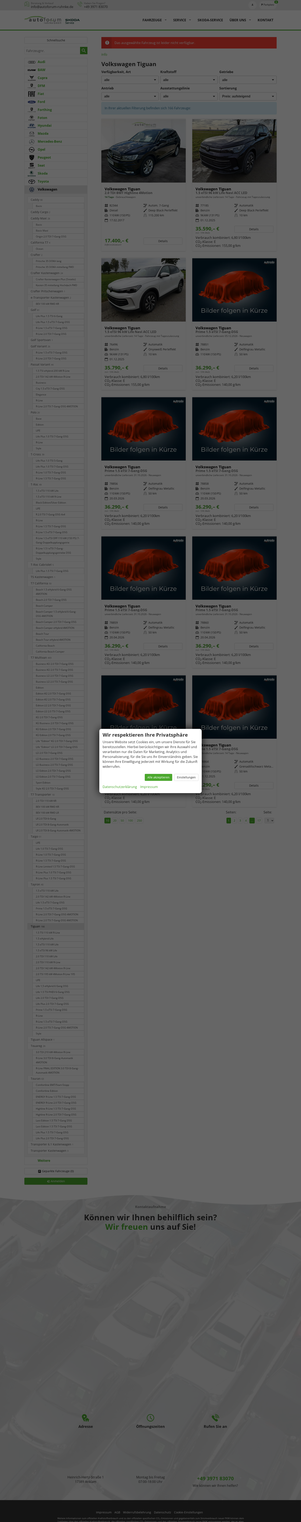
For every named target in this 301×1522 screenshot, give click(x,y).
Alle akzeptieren (158, 777)
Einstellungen (186, 777)
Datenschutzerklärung (120, 787)
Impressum (149, 787)
